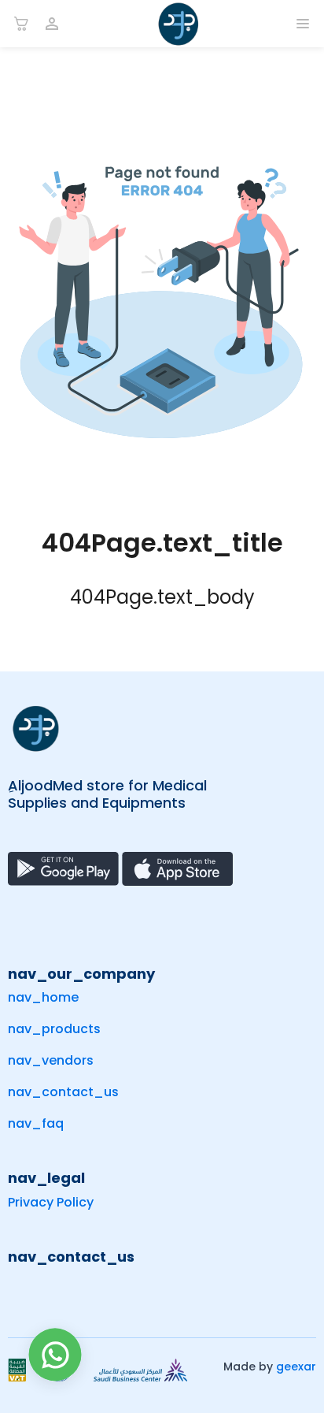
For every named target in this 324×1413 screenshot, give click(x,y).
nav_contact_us (63, 1092)
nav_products (54, 1029)
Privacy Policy (51, 1202)
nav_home (43, 997)
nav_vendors (51, 1060)
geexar (296, 1366)
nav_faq (36, 1123)
